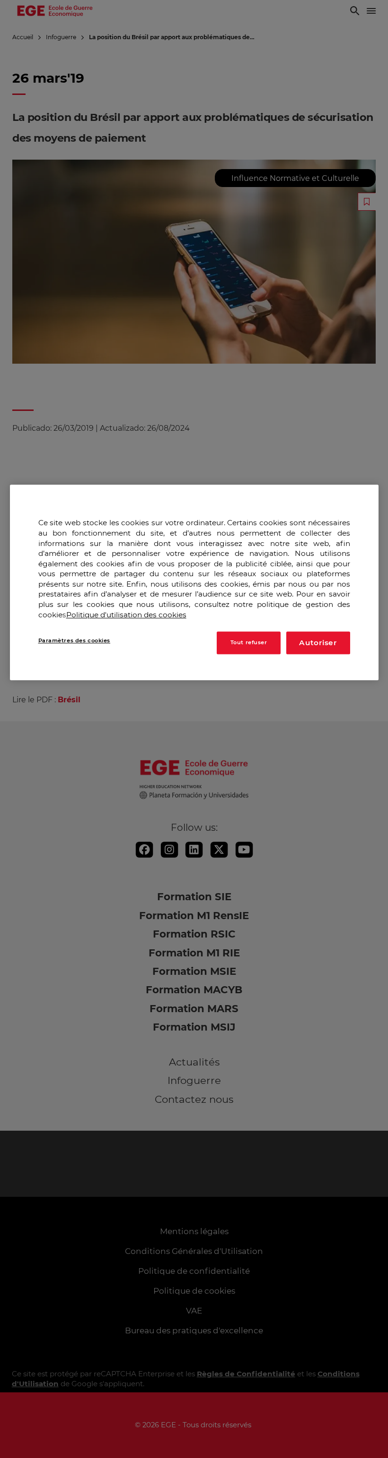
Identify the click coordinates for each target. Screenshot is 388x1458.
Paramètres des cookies (74, 640)
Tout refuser (248, 642)
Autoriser (318, 642)
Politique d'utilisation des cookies (126, 614)
